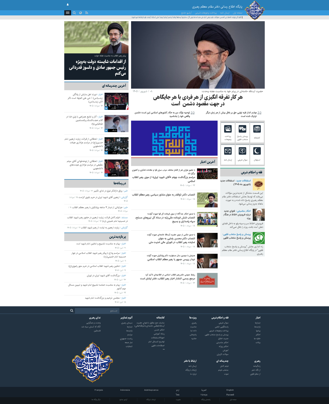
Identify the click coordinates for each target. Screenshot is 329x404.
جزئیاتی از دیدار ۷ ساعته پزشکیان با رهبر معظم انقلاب (97, 207)
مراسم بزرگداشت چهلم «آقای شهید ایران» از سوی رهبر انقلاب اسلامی (163, 179)
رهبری (257, 361)
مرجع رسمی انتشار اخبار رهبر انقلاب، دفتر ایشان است (167, 278)
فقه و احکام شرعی (219, 318)
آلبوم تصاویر (126, 318)
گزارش (124, 197)
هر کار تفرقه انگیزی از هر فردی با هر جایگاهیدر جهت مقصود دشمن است (198, 100)
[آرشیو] (148, 349)
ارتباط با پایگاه (151, 399)
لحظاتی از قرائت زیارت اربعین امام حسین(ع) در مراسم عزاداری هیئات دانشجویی (84, 142)
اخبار (101, 94)
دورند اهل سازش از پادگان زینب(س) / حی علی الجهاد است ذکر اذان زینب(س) (85, 98)
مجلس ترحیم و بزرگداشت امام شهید (102, 298)
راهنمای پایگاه (205, 399)
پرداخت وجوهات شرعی (206, 13)
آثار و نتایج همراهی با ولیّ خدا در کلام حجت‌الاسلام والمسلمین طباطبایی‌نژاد (84, 120)
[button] (67, 12)
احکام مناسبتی (244, 211)
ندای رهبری (95, 318)
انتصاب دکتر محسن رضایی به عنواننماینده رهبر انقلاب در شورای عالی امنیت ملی (172, 240)
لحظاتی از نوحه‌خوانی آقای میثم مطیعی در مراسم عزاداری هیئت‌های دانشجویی (85, 164)
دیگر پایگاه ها (96, 399)
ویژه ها (193, 318)
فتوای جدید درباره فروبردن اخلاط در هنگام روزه (237, 214)
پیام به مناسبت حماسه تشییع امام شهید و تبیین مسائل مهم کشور (97, 287)
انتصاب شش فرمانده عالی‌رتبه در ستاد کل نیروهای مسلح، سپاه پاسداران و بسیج (165, 219)
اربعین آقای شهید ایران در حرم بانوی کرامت (99, 197)
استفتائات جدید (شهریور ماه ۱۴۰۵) (235, 182)
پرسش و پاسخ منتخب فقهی (237, 234)
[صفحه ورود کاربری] (67, 5)
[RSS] (87, 12)
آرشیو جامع (186, 13)
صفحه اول (237, 13)
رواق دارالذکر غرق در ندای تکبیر (108, 191)
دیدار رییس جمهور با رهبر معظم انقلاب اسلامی (171, 259)
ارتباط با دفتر (190, 361)
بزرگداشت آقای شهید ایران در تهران (103, 275)
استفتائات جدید (243, 181)
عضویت (178, 399)
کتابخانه (160, 318)
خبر (126, 191)
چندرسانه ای (222, 361)
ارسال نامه (224, 13)
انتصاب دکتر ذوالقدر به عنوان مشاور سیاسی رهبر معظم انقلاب (163, 195)
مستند (124, 217)
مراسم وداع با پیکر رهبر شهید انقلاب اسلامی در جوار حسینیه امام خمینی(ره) (98, 255)
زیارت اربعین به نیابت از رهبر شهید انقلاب (100, 228)
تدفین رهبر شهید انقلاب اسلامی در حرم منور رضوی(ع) (94, 266)
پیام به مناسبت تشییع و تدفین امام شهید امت (98, 244)
